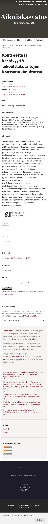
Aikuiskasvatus (9, 331)
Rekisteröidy (41, 1)
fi (35, 4)
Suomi (5, 432)
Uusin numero (9, 40)
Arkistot (30, 40)
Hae (45, 4)
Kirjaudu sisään (27, 4)
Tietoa (20, 40)
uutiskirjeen (8, 359)
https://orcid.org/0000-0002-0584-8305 (13, 94)
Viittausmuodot (12, 321)
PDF (6, 224)
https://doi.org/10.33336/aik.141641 (17, 105)
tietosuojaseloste (25, 515)
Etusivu (4, 45)
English (6, 429)
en (39, 4)
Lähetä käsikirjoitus (26, 1)
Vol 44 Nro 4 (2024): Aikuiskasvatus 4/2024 (28, 45)
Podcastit (40, 40)
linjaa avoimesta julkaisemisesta (25, 339)
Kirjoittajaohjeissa (10, 344)
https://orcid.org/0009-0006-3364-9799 (13, 86)
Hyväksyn (40, 520)
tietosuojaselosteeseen (12, 357)
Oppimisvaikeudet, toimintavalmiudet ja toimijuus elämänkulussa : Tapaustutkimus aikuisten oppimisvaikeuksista (23, 374)
